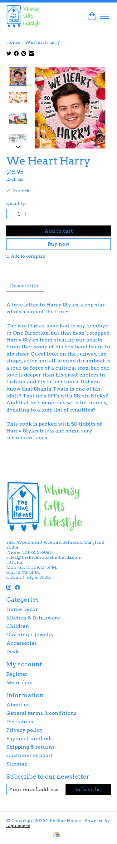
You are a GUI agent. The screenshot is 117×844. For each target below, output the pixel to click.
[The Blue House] (23, 16)
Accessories (21, 643)
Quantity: (16, 203)
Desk (12, 651)
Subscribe (88, 789)
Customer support (29, 755)
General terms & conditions (41, 713)
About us (18, 705)
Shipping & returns (30, 747)
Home (13, 42)
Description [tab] (25, 286)
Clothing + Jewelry (30, 635)
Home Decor (22, 609)
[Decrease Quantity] (12, 214)
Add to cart (58, 231)
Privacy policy (24, 730)
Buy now (59, 244)
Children (17, 626)
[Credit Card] (57, 835)
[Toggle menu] (104, 16)
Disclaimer (20, 722)
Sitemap (16, 764)
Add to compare (28, 256)
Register (16, 674)
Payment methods (29, 738)
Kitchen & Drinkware (33, 618)
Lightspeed (18, 825)
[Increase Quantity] (25, 214)
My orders (19, 682)
